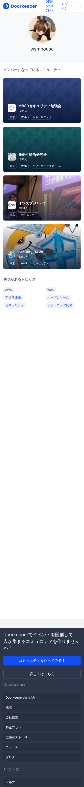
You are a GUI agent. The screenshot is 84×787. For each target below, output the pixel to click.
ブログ (10, 757)
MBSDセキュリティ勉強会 (39, 106)
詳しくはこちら (42, 674)
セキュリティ (41, 117)
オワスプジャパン (32, 203)
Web (24, 117)
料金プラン (13, 727)
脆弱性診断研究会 (32, 154)
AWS (24, 263)
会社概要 (12, 717)
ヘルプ (10, 782)
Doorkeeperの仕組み (20, 697)
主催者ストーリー (18, 737)
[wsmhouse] (42, 58)
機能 (9, 707)
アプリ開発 (13, 297)
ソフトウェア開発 (43, 166)
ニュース (12, 747)
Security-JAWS (31, 252)
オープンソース (58, 297)
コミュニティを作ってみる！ (42, 660)
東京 (12, 117)
